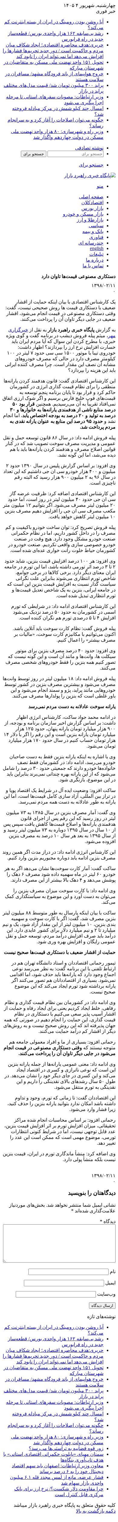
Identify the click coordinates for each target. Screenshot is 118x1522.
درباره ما (94, 259)
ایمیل (110, 1282)
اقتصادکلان (92, 202)
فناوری (96, 237)
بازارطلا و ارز (90, 219)
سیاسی (96, 225)
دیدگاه (108, 1221)
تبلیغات (96, 254)
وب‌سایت (106, 1294)
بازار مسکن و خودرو (83, 214)
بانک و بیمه (92, 231)
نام (113, 1271)
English (96, 248)
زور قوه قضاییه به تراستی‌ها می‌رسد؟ (66, 1448)
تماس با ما (93, 265)
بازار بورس (92, 208)
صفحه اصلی (91, 196)
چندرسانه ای (90, 242)
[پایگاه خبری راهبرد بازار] (90, 175)
